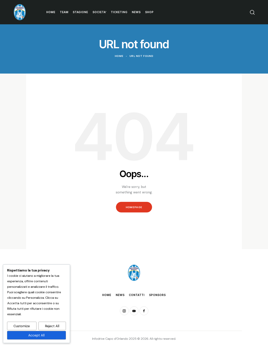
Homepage (134, 207)
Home (119, 55)
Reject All (52, 326)
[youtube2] (134, 310)
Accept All (36, 335)
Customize (22, 326)
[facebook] (143, 310)
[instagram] (124, 310)
